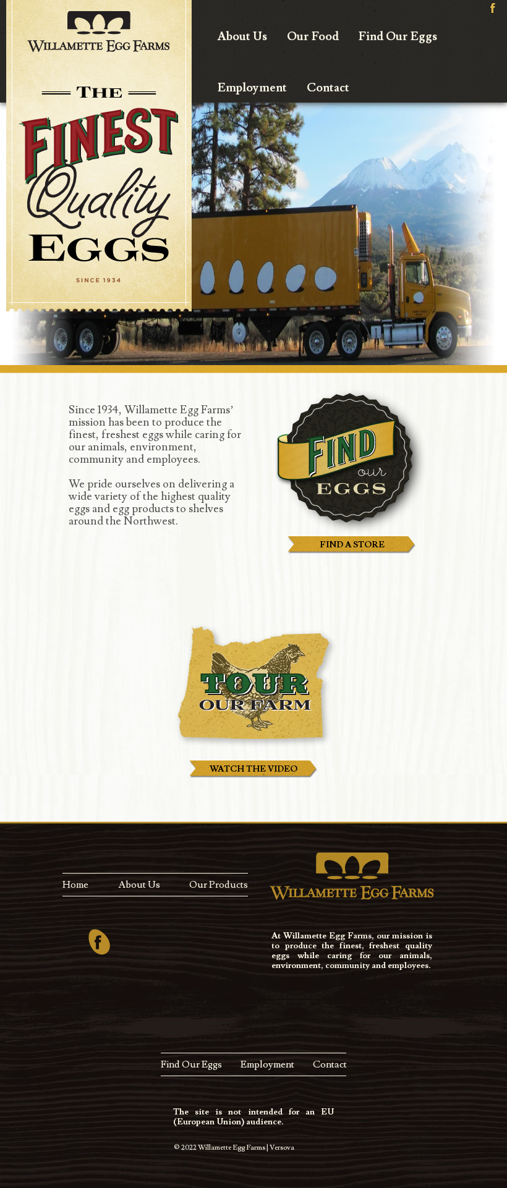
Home (75, 884)
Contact (328, 87)
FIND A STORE (352, 544)
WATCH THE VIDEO (253, 769)
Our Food (313, 36)
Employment (252, 87)
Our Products (218, 884)
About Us (242, 36)
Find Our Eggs (398, 36)
